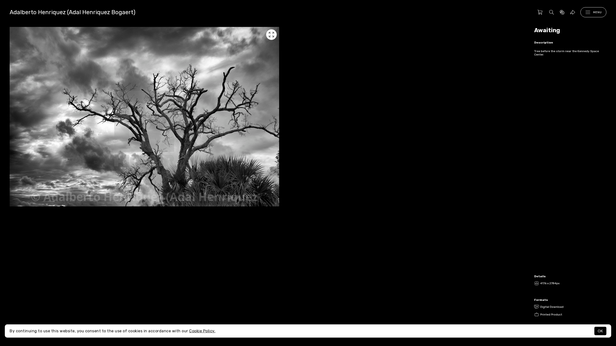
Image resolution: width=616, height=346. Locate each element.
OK (600, 331)
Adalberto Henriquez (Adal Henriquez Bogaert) (72, 12)
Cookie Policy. (202, 331)
